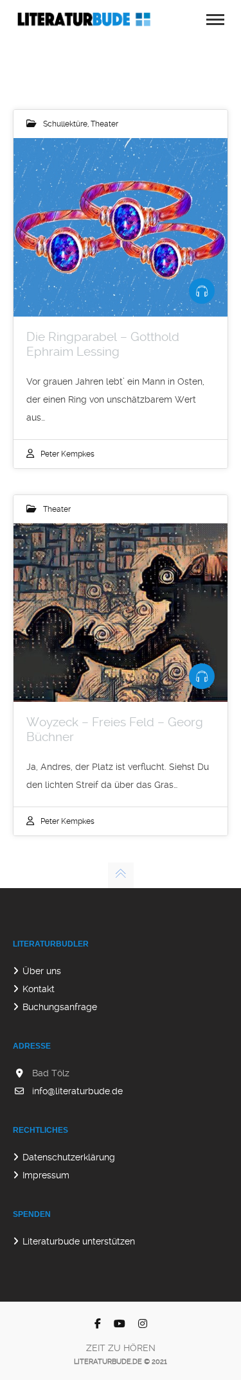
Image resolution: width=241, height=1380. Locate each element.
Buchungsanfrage (59, 1007)
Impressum (45, 1175)
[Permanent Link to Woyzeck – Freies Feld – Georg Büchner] (120, 612)
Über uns (41, 971)
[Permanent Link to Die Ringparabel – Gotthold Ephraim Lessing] (120, 227)
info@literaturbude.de (77, 1091)
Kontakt (38, 989)
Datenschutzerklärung (68, 1157)
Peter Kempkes (67, 454)
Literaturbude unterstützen (78, 1241)
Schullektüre (65, 123)
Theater (104, 123)
